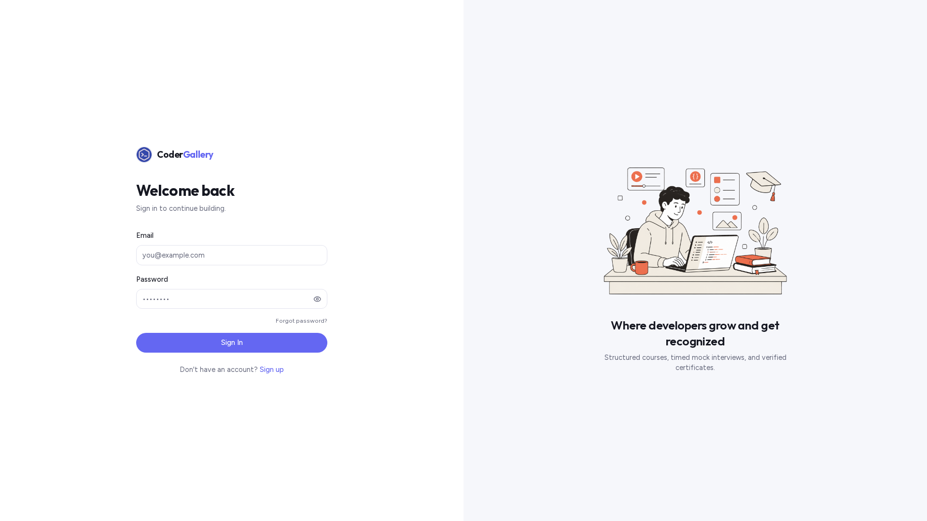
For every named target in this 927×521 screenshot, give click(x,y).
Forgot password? (301, 320)
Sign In (232, 342)
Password (152, 279)
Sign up (272, 369)
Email (145, 235)
